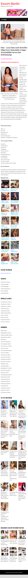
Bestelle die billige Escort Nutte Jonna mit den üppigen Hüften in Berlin (4, 495)
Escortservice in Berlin (6, 346)
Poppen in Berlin (5, 372)
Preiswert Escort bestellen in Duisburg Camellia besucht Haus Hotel (14, 454)
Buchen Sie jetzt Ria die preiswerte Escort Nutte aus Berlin (14, 433)
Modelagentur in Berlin (6, 368)
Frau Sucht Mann (5, 352)
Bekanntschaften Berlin (6, 335)
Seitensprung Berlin (5, 383)
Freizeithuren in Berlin (6, 302)
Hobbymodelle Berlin (6, 313)
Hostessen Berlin (5, 308)
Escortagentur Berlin (6, 344)
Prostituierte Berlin (5, 319)
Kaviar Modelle (4, 291)
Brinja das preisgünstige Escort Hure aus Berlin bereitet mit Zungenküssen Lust (13, 475)
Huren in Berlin (4, 315)
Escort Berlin (10, 3)
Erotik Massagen (5, 286)
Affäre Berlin (4, 330)
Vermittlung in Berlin (6, 392)
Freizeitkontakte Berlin (6, 350)
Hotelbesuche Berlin (6, 359)
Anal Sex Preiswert (5, 282)
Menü (5, 19)
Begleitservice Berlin (6, 337)
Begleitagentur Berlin (6, 332)
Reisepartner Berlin (5, 377)
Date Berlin (3, 339)
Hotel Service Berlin (5, 361)
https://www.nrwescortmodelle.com (10, 62)
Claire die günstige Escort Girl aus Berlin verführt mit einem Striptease (22, 474)
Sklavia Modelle (4, 293)
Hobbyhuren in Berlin (6, 306)
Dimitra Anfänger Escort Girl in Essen (5, 452)
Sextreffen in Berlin (5, 388)
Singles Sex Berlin (5, 390)
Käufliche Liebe (4, 363)
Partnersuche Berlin (6, 370)
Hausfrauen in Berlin (6, 304)
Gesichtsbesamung (5, 288)
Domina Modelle (5, 284)
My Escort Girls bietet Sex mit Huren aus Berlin (14, 541)
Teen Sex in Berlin (5, 321)
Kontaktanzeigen (5, 366)
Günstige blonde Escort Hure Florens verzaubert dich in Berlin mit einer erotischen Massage (5, 516)
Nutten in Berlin (4, 317)
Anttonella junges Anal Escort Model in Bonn (14, 494)
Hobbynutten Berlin (5, 310)
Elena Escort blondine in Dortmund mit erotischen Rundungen (4, 413)
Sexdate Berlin (4, 385)
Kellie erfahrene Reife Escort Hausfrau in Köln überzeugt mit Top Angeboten (13, 413)
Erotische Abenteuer (6, 341)
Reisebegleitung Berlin (6, 374)
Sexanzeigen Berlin (5, 379)
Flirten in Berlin (4, 348)
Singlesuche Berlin (5, 381)
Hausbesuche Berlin (6, 355)
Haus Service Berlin (5, 357)
